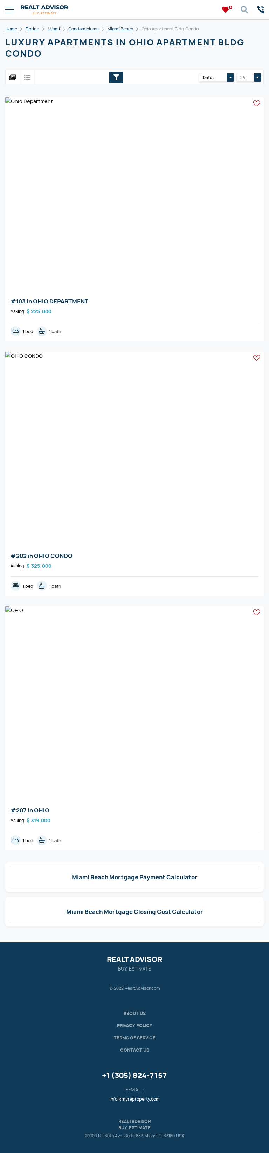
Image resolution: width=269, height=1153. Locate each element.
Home (11, 29)
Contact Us (134, 1050)
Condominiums (83, 29)
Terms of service (135, 1038)
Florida (32, 29)
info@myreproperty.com (135, 1099)
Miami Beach (120, 29)
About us (135, 1013)
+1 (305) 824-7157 (134, 1075)
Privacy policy (134, 1026)
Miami (54, 29)
